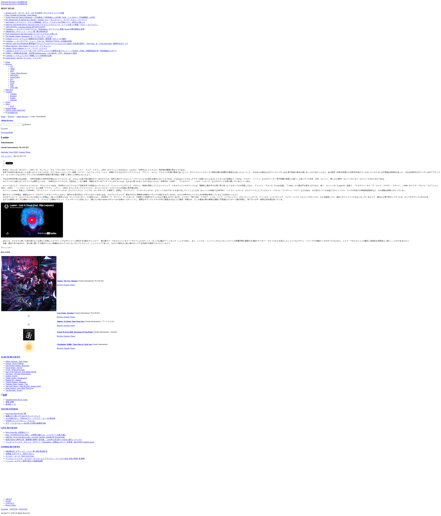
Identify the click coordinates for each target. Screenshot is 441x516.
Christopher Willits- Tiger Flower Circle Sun (74, 344)
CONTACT (10, 503)
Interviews (9, 90)
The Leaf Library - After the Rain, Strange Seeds (23, 386)
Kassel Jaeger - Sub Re (14, 368)
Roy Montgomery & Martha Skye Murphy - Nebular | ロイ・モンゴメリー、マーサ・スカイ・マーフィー (46, 20)
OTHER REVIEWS (10, 447)
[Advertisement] (70, 480)
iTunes (27, 152)
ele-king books (11, 108)
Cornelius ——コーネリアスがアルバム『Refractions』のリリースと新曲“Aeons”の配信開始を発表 (45, 29)
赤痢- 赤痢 (10, 402)
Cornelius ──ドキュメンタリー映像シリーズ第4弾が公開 (28, 56)
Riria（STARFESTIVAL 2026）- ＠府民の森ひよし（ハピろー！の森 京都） (36, 435)
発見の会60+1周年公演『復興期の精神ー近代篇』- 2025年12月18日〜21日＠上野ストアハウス (44, 440)
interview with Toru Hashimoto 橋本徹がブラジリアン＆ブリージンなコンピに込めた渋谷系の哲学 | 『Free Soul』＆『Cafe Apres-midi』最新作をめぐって (67, 44)
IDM (11, 132)
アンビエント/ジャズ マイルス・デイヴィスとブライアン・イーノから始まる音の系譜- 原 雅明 (45, 459)
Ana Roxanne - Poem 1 (14, 390)
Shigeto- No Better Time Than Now (71, 321)
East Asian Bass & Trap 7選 (16, 414)
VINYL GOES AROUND (15, 110)
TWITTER (13, 509)
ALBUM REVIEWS (10, 357)
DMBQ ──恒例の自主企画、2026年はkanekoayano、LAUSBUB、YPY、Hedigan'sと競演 (41, 53)
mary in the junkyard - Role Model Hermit (21, 372)
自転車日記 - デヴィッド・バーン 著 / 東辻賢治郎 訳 (27, 31)
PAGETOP (23, 509)
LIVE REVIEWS (9, 428)
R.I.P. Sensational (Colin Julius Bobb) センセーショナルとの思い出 (31, 34)
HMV (16, 152)
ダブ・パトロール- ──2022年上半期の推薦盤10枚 (26, 423)
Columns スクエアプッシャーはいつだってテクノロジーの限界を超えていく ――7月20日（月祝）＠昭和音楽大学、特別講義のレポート (61, 51)
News (8, 104)
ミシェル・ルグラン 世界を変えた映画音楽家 (24, 461)
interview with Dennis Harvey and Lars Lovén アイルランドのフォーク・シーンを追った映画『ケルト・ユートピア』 (52, 25)
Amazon (22, 152)
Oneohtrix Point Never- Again (16, 400)
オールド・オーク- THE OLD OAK (20, 456)
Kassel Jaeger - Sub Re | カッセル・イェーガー (24, 58)
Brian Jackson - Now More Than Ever (19, 388)
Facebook (4, 509)
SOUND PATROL (9, 409)
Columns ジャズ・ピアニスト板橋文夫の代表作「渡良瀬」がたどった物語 (36, 39)
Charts (8, 102)
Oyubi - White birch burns (15, 370)
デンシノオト (6, 156)
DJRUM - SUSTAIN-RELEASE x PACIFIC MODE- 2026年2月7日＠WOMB (35, 437)
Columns (9, 92)
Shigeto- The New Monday (67, 281)
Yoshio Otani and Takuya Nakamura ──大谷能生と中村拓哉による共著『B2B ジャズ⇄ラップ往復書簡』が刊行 (50, 17)
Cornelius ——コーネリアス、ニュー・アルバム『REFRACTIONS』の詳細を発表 (39, 41)
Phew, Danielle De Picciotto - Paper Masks (21, 15)
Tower (11, 152)
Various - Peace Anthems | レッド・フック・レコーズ (26, 48)
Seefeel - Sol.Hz (11, 376)
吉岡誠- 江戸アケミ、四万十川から (20, 454)
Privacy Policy (11, 505)
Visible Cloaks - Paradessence (16, 378)
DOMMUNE (12, 113)
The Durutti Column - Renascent (17, 366)
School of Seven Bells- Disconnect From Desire (75, 332)
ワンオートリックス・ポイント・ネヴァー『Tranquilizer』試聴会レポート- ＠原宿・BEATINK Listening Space (50, 442)
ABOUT (9, 499)
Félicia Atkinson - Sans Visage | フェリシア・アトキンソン (28, 46)
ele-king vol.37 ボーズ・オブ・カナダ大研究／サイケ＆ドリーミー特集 (35, 13)
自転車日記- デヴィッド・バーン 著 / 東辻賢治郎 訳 (26, 451)
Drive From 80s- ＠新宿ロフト (17, 432)
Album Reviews (22, 117)
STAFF (8, 501)
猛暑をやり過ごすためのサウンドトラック (23, 416)
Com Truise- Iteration (65, 313)
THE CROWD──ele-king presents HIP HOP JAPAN (25, 27)
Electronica (5, 132)
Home (8, 62)
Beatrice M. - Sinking (13, 380)
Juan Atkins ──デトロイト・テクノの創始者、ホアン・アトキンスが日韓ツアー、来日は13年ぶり (45, 22)
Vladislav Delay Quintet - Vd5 (17, 384)
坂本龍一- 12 (11, 404)
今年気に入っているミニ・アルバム (20, 421)
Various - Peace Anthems (15, 364)
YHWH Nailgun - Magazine (16, 382)
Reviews (9, 64)
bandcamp (4, 152)
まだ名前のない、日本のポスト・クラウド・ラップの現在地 (30, 418)
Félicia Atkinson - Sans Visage (17, 361)
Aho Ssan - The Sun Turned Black (18, 374)
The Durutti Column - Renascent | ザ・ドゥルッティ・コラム (29, 36)
